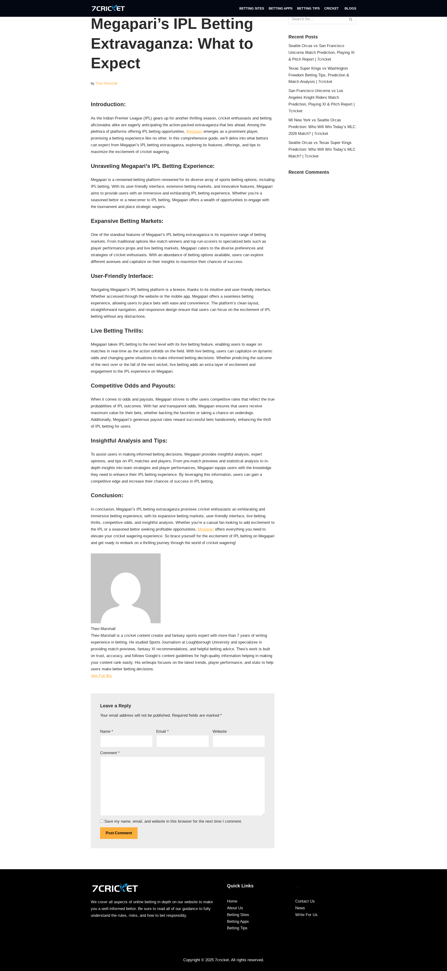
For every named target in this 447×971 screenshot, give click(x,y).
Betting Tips (308, 8)
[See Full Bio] (115, 676)
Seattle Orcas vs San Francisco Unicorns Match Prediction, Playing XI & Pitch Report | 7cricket (321, 52)
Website (220, 731)
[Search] (351, 19)
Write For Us (306, 915)
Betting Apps (280, 8)
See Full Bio (101, 676)
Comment (110, 753)
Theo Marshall (106, 83)
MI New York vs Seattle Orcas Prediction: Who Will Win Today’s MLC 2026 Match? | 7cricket (322, 127)
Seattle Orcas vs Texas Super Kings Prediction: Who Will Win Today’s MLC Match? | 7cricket (322, 149)
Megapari (194, 131)
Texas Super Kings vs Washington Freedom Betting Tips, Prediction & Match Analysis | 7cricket (318, 75)
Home (232, 901)
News (300, 908)
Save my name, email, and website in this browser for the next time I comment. (173, 821)
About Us (235, 908)
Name (106, 731)
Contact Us (305, 901)
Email (162, 731)
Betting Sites (251, 8)
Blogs (350, 8)
